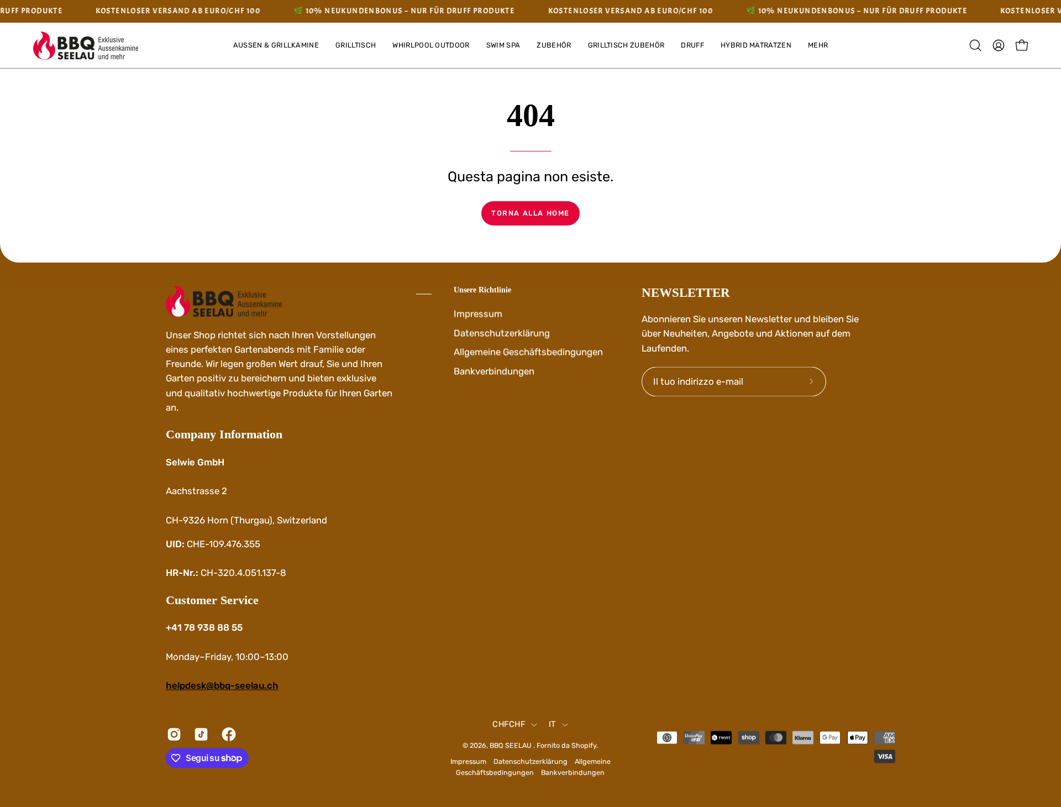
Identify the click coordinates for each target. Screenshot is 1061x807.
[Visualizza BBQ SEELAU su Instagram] (172, 734)
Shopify (583, 745)
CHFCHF (509, 725)
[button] (818, 45)
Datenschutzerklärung (502, 332)
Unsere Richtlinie (482, 289)
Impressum (478, 313)
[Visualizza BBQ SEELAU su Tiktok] (199, 734)
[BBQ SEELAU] (85, 46)
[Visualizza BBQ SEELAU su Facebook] (226, 734)
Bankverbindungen (494, 370)
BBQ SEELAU (511, 745)
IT (552, 725)
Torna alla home (530, 213)
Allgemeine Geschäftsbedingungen (528, 351)
